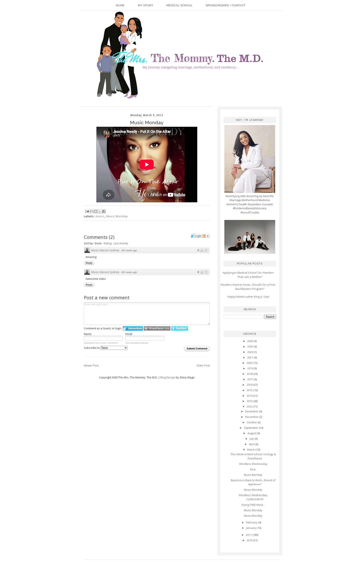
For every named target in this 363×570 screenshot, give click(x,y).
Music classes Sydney (105, 250)
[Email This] (92, 211)
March (251, 449)
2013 (250, 401)
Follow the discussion (206, 236)
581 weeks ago (129, 250)
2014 (250, 395)
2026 (250, 341)
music (100, 216)
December (252, 411)
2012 (250, 406)
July (252, 439)
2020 (250, 363)
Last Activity (120, 243)
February (252, 522)
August (252, 433)
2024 (250, 352)
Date (98, 243)
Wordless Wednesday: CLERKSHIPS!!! (253, 497)
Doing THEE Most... (253, 505)
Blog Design (167, 377)
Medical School (179, 5)
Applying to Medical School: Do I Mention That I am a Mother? (248, 275)
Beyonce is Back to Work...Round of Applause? (253, 482)
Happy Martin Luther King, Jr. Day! (248, 296)
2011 (249, 535)
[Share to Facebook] (104, 211)
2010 (250, 540)
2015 (250, 390)
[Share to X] (100, 211)
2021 (250, 357)
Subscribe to (92, 348)
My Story (145, 5)
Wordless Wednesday (253, 464)
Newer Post (91, 365)
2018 (250, 374)
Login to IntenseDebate (133, 328)
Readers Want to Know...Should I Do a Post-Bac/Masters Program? (248, 287)
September (251, 428)
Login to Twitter (179, 328)
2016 (250, 385)
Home (120, 5)
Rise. (253, 469)
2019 (250, 368)
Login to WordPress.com (157, 328)
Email (128, 334)
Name (87, 334)
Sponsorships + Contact (226, 5)
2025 (250, 346)
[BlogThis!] (96, 211)
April (252, 444)
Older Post (203, 365)
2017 (250, 379)
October (252, 422)
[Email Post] (87, 211)
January (251, 528)
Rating (108, 243)
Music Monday (117, 216)
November (252, 417)
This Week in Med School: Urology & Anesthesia (253, 456)
